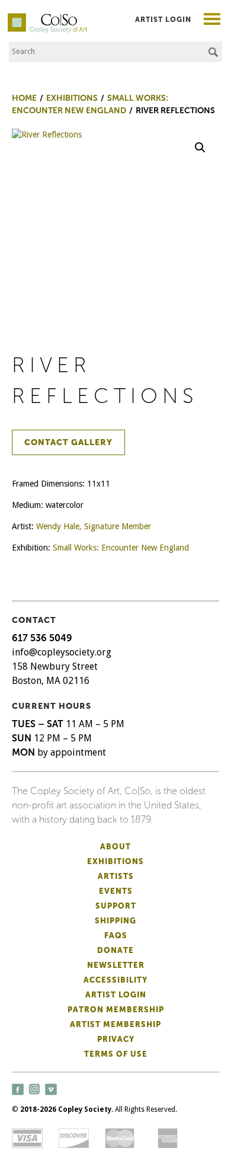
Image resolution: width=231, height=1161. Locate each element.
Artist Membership (115, 1024)
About (115, 846)
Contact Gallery (68, 442)
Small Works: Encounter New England (121, 547)
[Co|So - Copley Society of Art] (47, 18)
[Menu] (212, 20)
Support (115, 905)
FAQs (115, 935)
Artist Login (163, 19)
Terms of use (115, 1054)
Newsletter (116, 965)
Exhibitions (115, 861)
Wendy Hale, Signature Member (93, 526)
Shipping (115, 920)
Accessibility (115, 980)
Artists (116, 876)
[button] (200, 147)
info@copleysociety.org (61, 652)
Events (116, 891)
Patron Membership (116, 1009)
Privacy (115, 1039)
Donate (115, 950)
